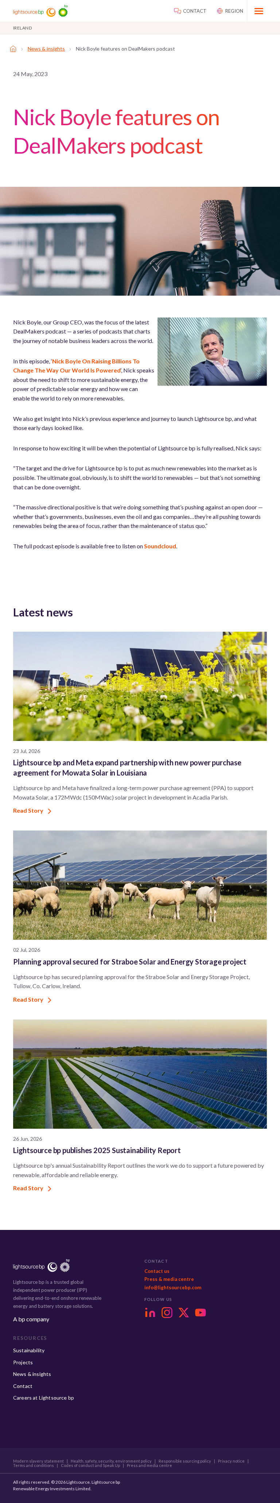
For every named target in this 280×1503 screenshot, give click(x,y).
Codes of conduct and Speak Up (90, 1465)
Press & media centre (169, 1279)
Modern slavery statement (38, 1461)
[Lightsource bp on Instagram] (167, 1312)
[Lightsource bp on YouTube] (200, 1312)
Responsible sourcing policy (185, 1461)
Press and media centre (149, 1465)
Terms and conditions (33, 1465)
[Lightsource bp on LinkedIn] (150, 1312)
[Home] (13, 48)
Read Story (28, 810)
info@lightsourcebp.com (172, 1287)
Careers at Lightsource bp (43, 1397)
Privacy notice (231, 1461)
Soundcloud (160, 546)
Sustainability (28, 1350)
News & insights (46, 49)
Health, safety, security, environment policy (111, 1461)
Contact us (157, 1271)
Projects (23, 1362)
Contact (22, 1386)
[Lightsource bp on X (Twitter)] (184, 1312)
